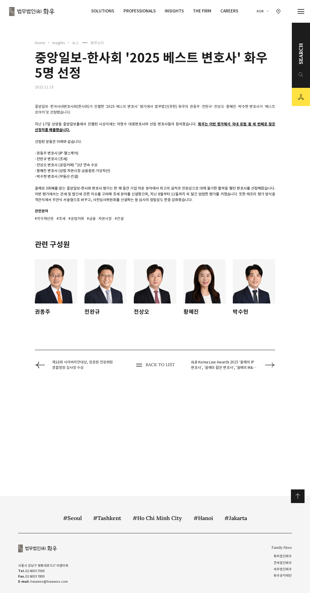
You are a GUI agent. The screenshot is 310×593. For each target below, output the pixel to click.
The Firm (202, 11)
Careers (229, 11)
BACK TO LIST (160, 364)
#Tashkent (107, 518)
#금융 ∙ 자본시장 (99, 218)
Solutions (102, 11)
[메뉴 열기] (301, 11)
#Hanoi (203, 518)
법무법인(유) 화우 (31, 11)
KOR (260, 11)
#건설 (119, 218)
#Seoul (72, 518)
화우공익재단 (283, 576)
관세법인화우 (283, 563)
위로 (298, 496)
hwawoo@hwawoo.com (49, 582)
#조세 (61, 218)
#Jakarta (235, 518)
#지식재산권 (44, 218)
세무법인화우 (283, 569)
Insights (174, 11)
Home (40, 43)
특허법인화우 (283, 556)
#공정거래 (76, 218)
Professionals (140, 11)
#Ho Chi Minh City (157, 518)
